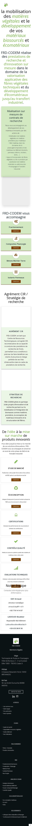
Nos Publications (7, 734)
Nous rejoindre (7, 713)
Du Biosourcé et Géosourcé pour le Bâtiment (15, 817)
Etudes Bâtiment (7, 732)
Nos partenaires (7, 711)
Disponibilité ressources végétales (12, 729)
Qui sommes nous (8, 706)
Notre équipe (6, 709)
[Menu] (28, 4)
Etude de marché (7, 727)
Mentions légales (16, 650)
